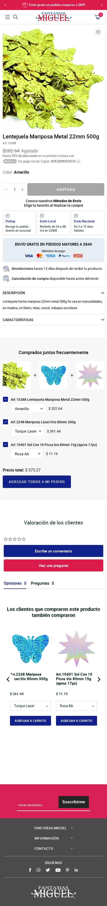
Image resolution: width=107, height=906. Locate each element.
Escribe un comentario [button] (53, 550)
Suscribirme (73, 802)
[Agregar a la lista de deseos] (98, 32)
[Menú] (7, 16)
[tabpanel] (53, 78)
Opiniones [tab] (13, 583)
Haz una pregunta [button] (53, 565)
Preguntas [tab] (40, 583)
